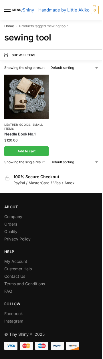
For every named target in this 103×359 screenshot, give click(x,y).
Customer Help (18, 268)
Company (13, 216)
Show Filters (23, 55)
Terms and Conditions (24, 283)
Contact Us (14, 276)
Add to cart (26, 151)
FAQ (8, 291)
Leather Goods (17, 124)
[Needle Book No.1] (26, 97)
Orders (10, 224)
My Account (15, 261)
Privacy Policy (17, 238)
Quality (10, 231)
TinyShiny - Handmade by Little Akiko (52, 10)
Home (9, 26)
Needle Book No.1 (20, 134)
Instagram (13, 321)
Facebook (13, 313)
